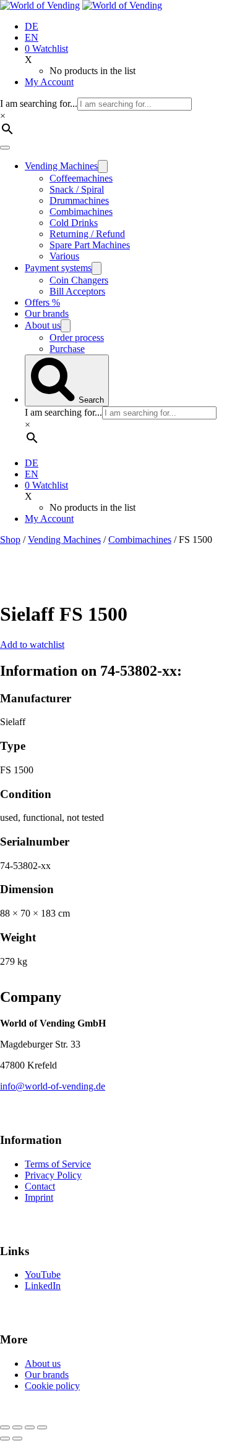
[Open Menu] (5, 147)
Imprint (39, 1197)
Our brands (47, 313)
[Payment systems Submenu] (96, 268)
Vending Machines (61, 166)
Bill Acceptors (77, 291)
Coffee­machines (81, 178)
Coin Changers (78, 280)
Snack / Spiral (76, 189)
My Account (49, 82)
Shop (10, 539)
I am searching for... (38, 103)
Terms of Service (58, 1164)
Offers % (42, 302)
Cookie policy (52, 1385)
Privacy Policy (53, 1175)
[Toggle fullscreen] (17, 1427)
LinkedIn (43, 1285)
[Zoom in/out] (5, 1427)
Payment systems (58, 268)
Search (90, 400)
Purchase (67, 348)
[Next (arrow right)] (17, 1438)
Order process (76, 337)
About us (43, 325)
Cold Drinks (73, 222)
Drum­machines (79, 200)
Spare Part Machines (89, 245)
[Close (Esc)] (42, 1427)
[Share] (30, 1427)
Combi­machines (81, 211)
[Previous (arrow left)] (5, 1438)
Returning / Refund (87, 234)
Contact (40, 1186)
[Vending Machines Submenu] (103, 166)
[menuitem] (31, 26)
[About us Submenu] (66, 325)
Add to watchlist (32, 644)
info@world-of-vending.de (52, 1086)
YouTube (43, 1274)
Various (64, 256)
